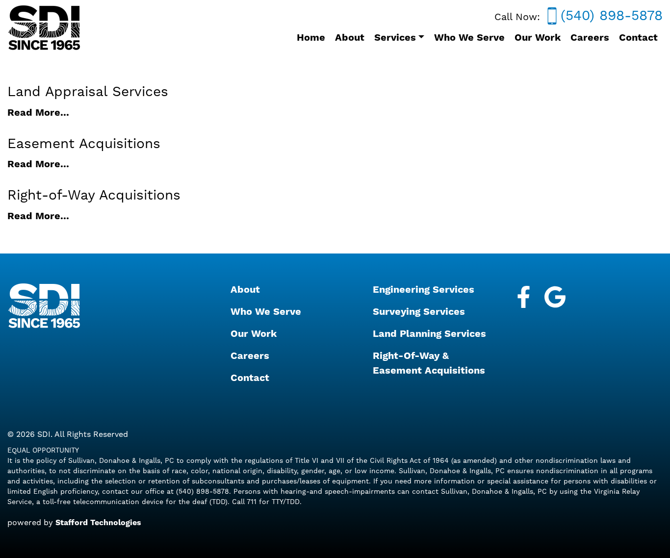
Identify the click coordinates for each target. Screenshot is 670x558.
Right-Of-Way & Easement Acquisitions (429, 363)
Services (395, 38)
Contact (638, 38)
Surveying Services (419, 312)
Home (311, 38)
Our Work (538, 38)
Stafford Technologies (98, 523)
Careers (589, 38)
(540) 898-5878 (609, 15)
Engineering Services (423, 290)
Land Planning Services (429, 334)
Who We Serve (469, 38)
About (349, 38)
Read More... (38, 113)
